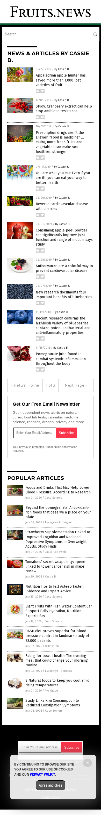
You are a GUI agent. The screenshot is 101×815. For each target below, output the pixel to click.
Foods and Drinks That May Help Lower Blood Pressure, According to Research (58, 489)
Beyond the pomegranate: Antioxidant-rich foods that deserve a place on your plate (58, 512)
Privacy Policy (42, 774)
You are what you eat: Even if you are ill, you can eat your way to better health (63, 178)
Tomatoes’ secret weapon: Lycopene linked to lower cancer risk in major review (55, 566)
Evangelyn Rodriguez (59, 522)
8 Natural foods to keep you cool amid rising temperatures (57, 682)
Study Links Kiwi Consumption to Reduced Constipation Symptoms (52, 702)
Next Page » (76, 385)
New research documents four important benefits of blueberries (64, 294)
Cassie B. (50, 576)
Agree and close (50, 785)
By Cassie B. (61, 69)
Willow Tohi (52, 646)
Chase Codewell (55, 552)
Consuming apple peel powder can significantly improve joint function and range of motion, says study (64, 237)
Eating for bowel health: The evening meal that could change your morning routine (56, 660)
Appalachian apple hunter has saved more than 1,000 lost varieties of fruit (61, 80)
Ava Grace (51, 690)
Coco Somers (53, 497)
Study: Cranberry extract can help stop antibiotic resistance (64, 108)
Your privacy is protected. (29, 446)
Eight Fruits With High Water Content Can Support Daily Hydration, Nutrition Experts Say (58, 611)
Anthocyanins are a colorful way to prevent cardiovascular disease (64, 268)
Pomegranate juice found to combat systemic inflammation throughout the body (61, 359)
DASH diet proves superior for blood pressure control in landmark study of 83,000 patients (57, 636)
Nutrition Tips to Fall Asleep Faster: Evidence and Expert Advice (54, 588)
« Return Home (25, 385)
